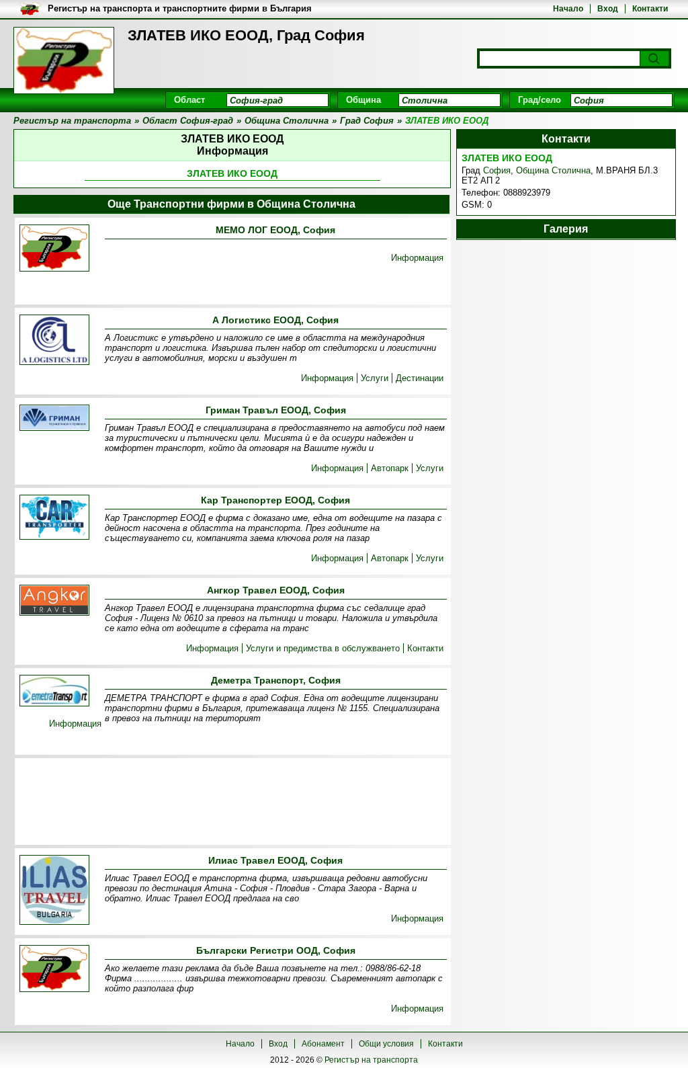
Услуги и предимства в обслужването (323, 648)
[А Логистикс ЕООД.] (54, 341)
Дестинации (419, 378)
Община (363, 100)
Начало (568, 8)
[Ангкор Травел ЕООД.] (54, 601)
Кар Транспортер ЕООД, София (275, 500)
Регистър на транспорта (371, 1060)
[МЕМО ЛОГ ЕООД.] (54, 249)
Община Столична (553, 170)
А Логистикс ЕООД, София (275, 320)
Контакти (650, 8)
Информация (417, 258)
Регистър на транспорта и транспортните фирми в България (180, 8)
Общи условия (386, 1044)
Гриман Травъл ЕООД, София (276, 410)
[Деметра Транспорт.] (54, 691)
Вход (607, 8)
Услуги (374, 378)
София (497, 170)
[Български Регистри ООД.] (54, 969)
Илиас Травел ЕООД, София (275, 860)
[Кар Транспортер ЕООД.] (54, 518)
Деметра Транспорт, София (276, 680)
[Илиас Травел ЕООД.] (54, 891)
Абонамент (323, 1044)
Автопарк (389, 468)
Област (189, 100)
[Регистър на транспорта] (63, 60)
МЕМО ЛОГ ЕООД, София (275, 229)
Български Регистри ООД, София (275, 950)
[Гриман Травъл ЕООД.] (54, 419)
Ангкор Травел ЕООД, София (276, 590)
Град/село (539, 100)
